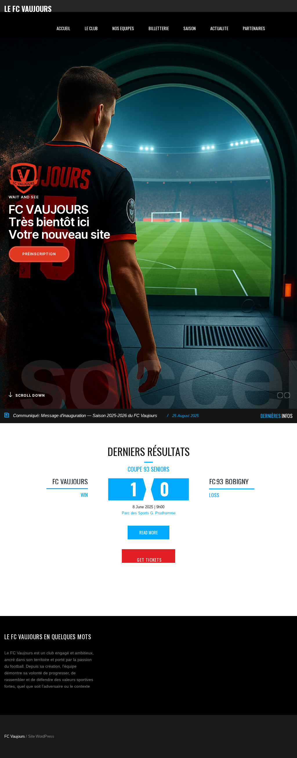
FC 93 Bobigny (229, 481)
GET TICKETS (149, 559)
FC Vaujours (70, 481)
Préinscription (39, 254)
